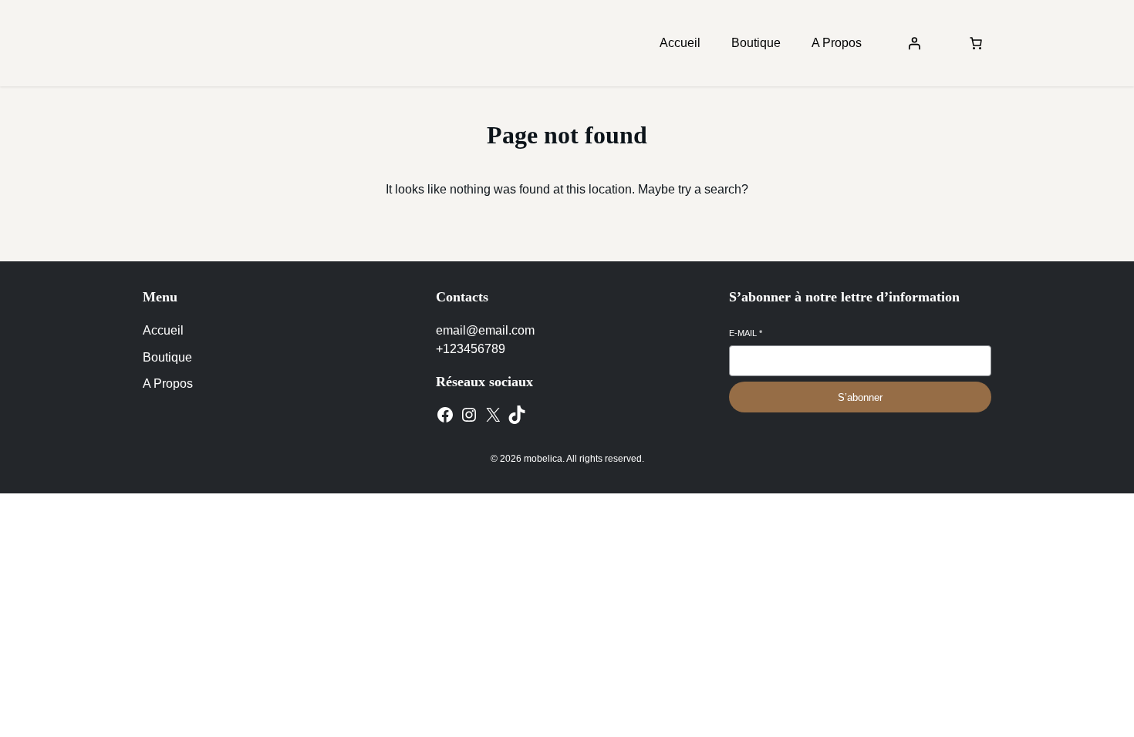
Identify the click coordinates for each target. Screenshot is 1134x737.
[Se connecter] (914, 43)
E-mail (745, 333)
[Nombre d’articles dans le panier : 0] (975, 43)
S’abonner (860, 397)
